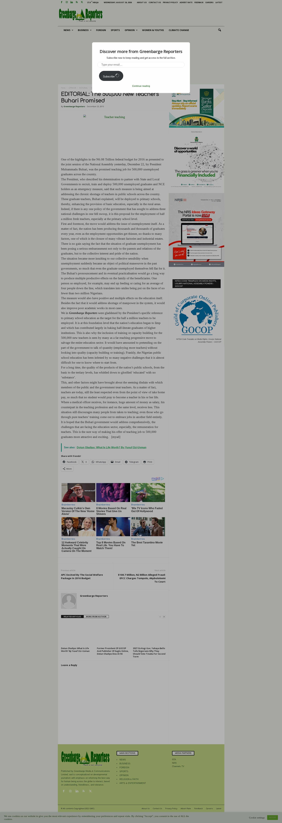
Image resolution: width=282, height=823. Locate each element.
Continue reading (141, 86)
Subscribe (109, 76)
